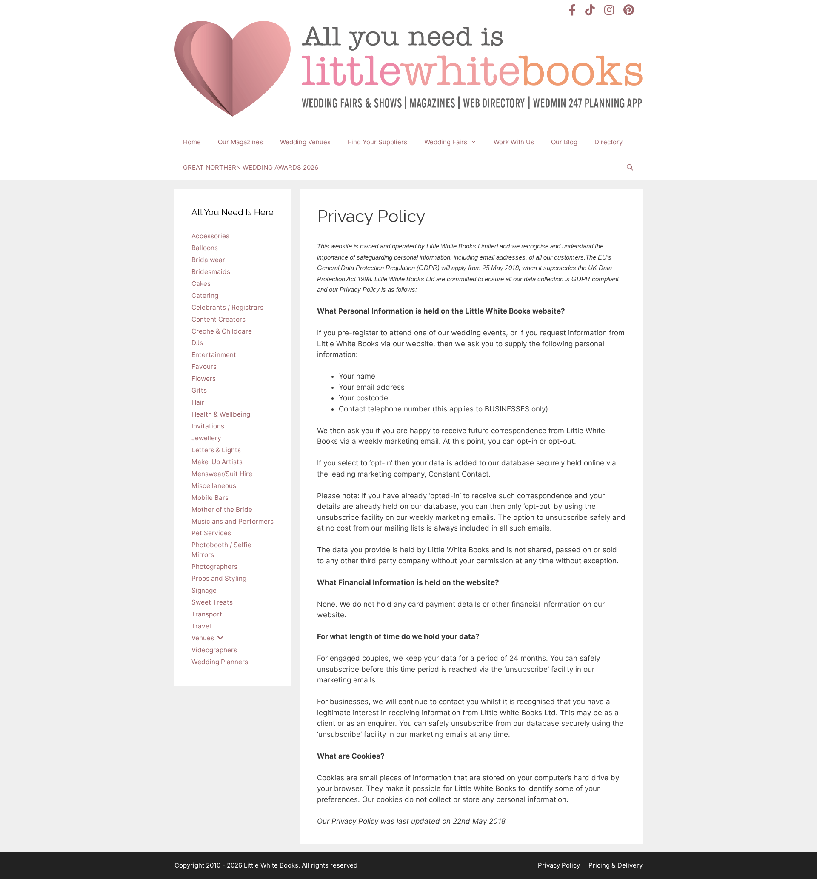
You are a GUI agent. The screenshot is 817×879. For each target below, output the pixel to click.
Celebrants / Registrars (227, 307)
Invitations (207, 426)
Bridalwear (208, 260)
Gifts (199, 390)
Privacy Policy (559, 865)
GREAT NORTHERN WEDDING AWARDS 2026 (250, 167)
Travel (201, 626)
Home (192, 142)
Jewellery (206, 438)
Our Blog (564, 142)
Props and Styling (218, 578)
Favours (204, 366)
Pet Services (211, 533)
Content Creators (218, 319)
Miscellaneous (213, 486)
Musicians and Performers (232, 521)
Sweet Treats (212, 602)
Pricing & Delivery (615, 865)
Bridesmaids (210, 272)
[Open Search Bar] (630, 167)
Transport (206, 614)
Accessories (210, 236)
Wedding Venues (305, 142)
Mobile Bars (210, 498)
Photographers (214, 566)
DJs (197, 343)
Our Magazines (240, 142)
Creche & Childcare (221, 331)
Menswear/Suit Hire (221, 474)
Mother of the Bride (221, 509)
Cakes (201, 284)
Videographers (214, 650)
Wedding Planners (219, 662)
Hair (197, 402)
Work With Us (514, 142)
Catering (204, 295)
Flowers (203, 378)
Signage (204, 590)
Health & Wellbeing (220, 414)
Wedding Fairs (445, 142)
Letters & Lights (216, 450)
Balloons (204, 248)
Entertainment (213, 355)
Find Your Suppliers (377, 142)
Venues (202, 638)
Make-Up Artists (217, 462)
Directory (608, 142)
